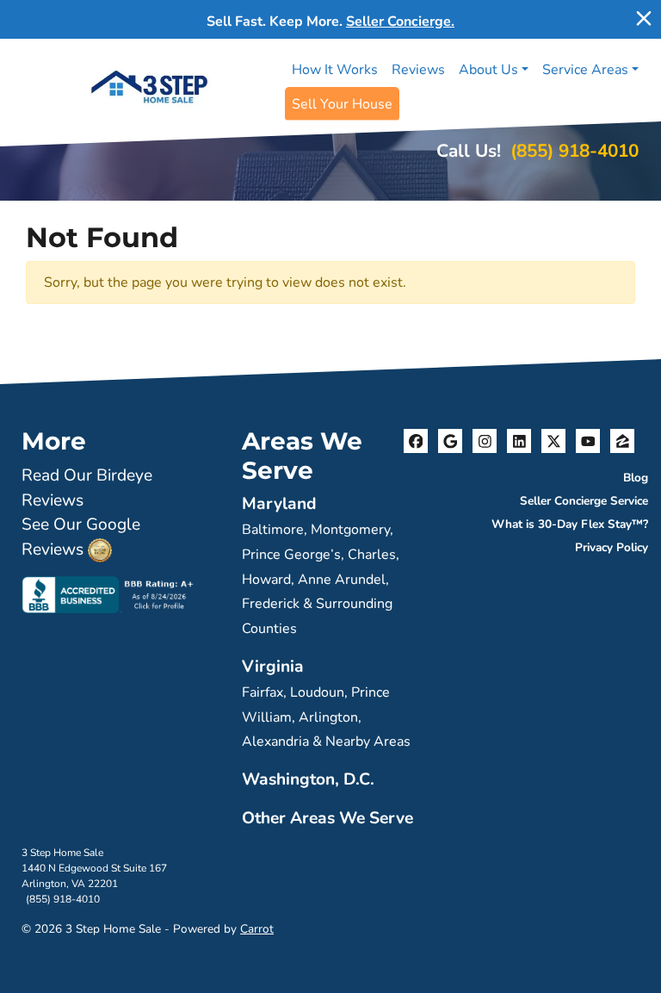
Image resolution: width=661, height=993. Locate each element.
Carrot (257, 929)
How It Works (335, 69)
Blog (635, 477)
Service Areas (585, 69)
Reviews (418, 69)
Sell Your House (342, 104)
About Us (488, 69)
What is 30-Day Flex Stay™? (569, 524)
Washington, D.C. (308, 779)
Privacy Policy (611, 547)
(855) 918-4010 (574, 151)
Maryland (279, 504)
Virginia (273, 666)
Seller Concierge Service (584, 501)
